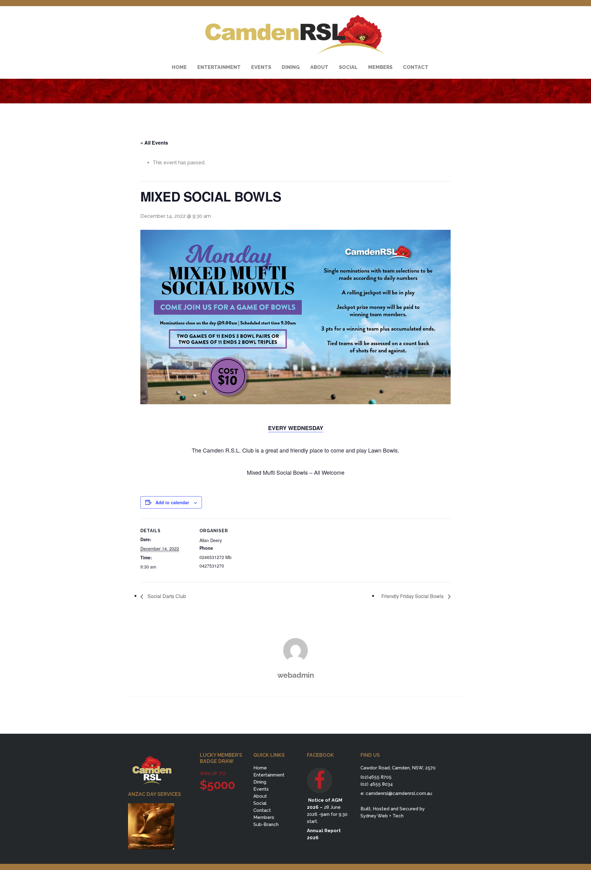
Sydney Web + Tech (382, 816)
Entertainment (268, 775)
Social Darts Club (166, 596)
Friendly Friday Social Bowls (413, 596)
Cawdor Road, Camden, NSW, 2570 (398, 768)
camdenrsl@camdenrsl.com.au (399, 793)
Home (260, 768)
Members (263, 817)
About (260, 796)
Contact (262, 810)
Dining (259, 782)
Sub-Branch (266, 824)
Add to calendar (172, 502)
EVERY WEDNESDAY (295, 428)
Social (260, 803)
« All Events (154, 142)
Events (261, 789)
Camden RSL (295, 35)
